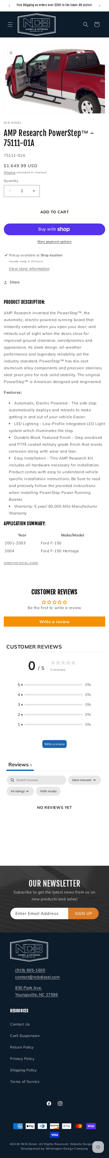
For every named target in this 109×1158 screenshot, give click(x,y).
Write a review (54, 621)
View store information (29, 268)
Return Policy (22, 1047)
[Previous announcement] (9, 5)
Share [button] (15, 282)
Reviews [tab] (20, 764)
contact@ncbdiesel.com (37, 977)
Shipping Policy (23, 1070)
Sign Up (83, 913)
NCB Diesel (29, 1144)
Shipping (9, 172)
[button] (10, 24)
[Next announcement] (99, 5)
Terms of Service (25, 1081)
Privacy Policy (22, 1058)
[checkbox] (48, 791)
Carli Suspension (25, 1035)
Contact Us (20, 1024)
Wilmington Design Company (67, 1148)
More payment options (54, 241)
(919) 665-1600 (30, 970)
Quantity (11, 181)
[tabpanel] (54, 819)
